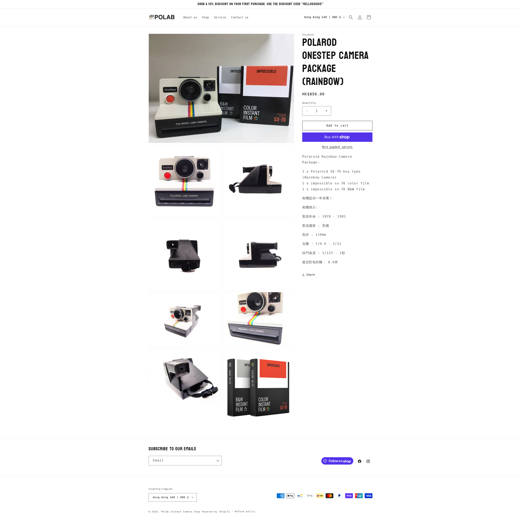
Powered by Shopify (216, 511)
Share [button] (310, 274)
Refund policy (245, 511)
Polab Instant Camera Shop (180, 511)
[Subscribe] (217, 461)
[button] (350, 17)
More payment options (337, 146)
